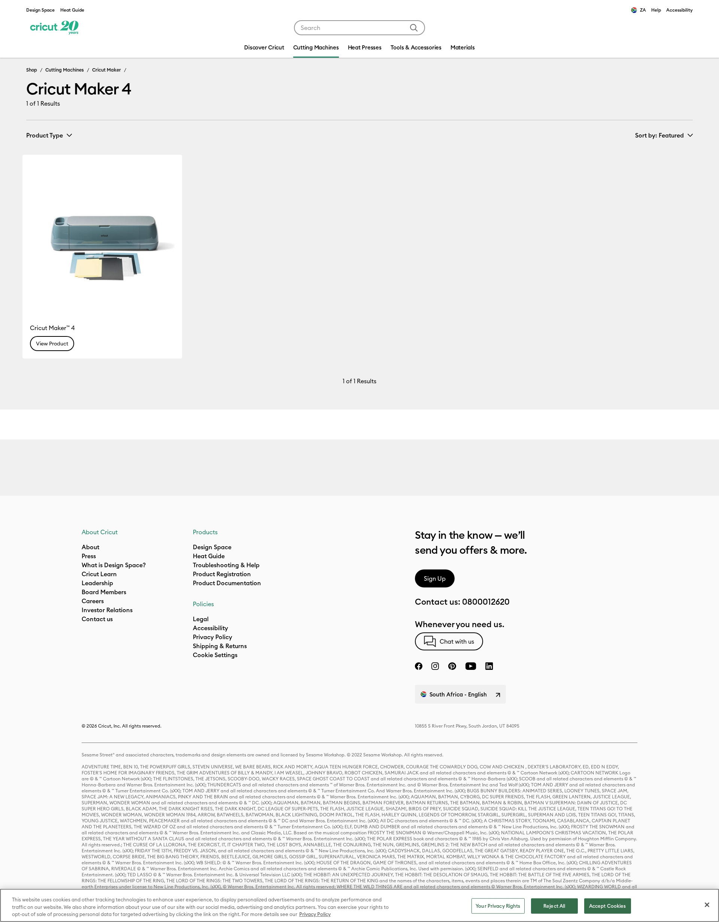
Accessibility (679, 10)
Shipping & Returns (220, 646)
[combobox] (359, 27)
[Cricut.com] (53, 27)
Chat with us (457, 641)
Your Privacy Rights (498, 906)
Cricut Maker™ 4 (52, 328)
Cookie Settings (215, 655)
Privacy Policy (212, 637)
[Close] (707, 905)
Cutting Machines (64, 70)
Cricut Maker (106, 70)
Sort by (659, 135)
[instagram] (435, 666)
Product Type (44, 135)
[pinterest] (452, 666)
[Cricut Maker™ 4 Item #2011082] (102, 234)
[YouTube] (470, 666)
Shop (31, 70)
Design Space (40, 10)
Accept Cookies (607, 906)
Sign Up (435, 578)
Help (656, 10)
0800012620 (486, 601)
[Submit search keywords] (413, 27)
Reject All (554, 906)
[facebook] (418, 666)
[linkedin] (489, 666)
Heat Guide (72, 10)
